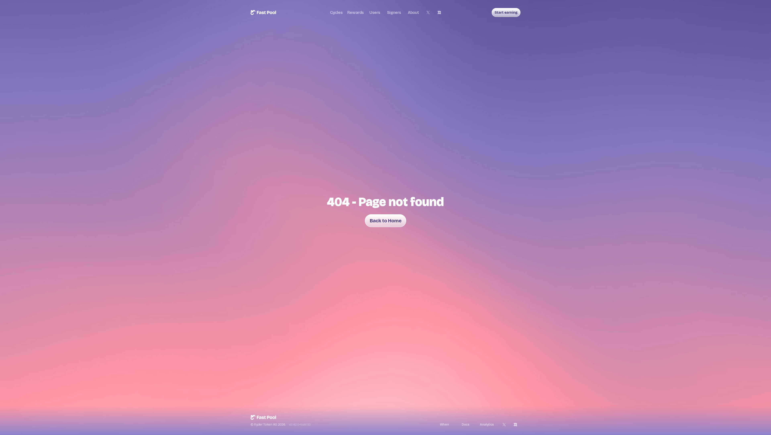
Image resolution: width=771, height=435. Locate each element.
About (413, 12)
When (444, 424)
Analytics (487, 424)
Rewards (355, 12)
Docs (465, 424)
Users (374, 12)
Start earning (506, 12)
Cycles (336, 12)
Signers (394, 12)
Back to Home (385, 221)
